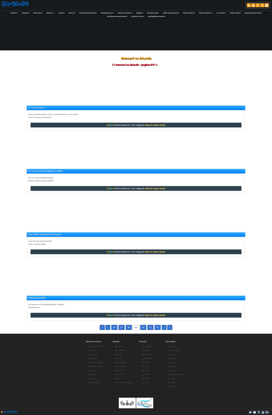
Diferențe (121, 366)
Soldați (173, 366)
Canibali (120, 346)
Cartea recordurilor (124, 13)
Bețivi (93, 370)
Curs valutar (221, 13)
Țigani (173, 382)
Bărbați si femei (96, 366)
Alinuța (93, 350)
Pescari (147, 374)
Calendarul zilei (152, 13)
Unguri (173, 386)
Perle (146, 370)
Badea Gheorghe (97, 362)
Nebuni (147, 362)
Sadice (173, 354)
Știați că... (50, 13)
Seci (172, 362)
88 (129, 327)
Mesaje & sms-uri (107, 13)
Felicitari (13, 13)
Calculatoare (95, 382)
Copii (119, 354)
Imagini (61, 13)
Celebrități (121, 350)
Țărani (173, 378)
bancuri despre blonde (155, 125)
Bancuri (72, 13)
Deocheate (122, 362)
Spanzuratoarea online (253, 13)
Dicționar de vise (137, 16)
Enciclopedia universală (156, 16)
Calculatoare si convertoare (117, 16)
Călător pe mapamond (170, 13)
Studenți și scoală (177, 374)
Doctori (120, 374)
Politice (146, 378)
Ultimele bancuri (97, 346)
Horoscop (25, 13)
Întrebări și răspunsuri (126, 382)
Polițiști (146, 382)
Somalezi (174, 370)
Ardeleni (94, 358)
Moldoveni (148, 354)
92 (158, 327)
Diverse (120, 370)
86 (114, 327)
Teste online (37, 13)
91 (150, 327)
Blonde (93, 374)
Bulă (92, 378)
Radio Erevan (175, 350)
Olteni (146, 366)
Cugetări (139, 13)
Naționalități (148, 358)
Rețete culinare (188, 13)
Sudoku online (235, 13)
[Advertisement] (136, 34)
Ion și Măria (148, 346)
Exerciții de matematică (87, 13)
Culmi (120, 358)
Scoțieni (174, 358)
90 (143, 327)
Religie (173, 346)
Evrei (119, 378)
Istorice (147, 350)
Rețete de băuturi (205, 13)
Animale (94, 354)
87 (121, 327)
